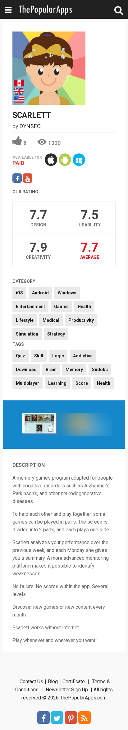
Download (26, 369)
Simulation (27, 333)
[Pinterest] (71, 717)
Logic (58, 355)
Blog (53, 681)
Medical (51, 320)
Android (40, 292)
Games (61, 306)
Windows (67, 292)
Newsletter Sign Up (67, 690)
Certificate (73, 681)
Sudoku (100, 369)
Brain (51, 369)
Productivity (81, 320)
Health (84, 306)
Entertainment (30, 306)
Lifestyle (25, 320)
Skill (38, 355)
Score (81, 383)
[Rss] (84, 717)
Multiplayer (27, 383)
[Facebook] (43, 717)
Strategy (56, 333)
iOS (19, 292)
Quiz (20, 355)
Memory (74, 369)
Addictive (83, 355)
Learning (57, 383)
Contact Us (31, 681)
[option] (40, 424)
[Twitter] (57, 717)
